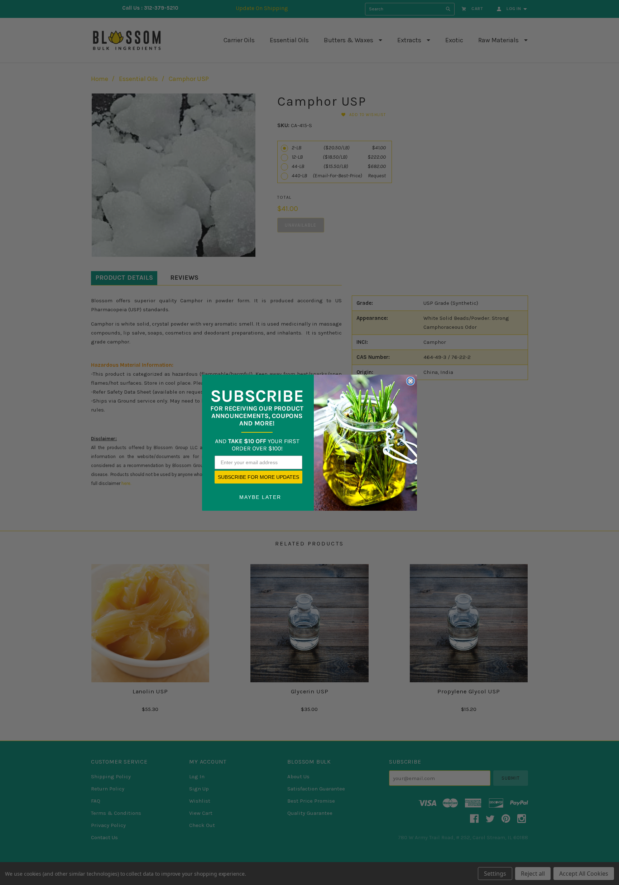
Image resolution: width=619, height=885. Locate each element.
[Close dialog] (410, 381)
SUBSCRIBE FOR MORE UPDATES (258, 477)
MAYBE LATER (260, 497)
